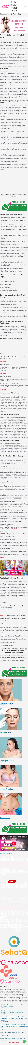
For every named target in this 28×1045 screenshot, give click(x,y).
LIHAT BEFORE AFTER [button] (4, 191)
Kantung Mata (5, 732)
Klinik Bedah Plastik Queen (14, 6)
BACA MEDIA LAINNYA (14, 1042)
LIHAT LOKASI (3, 361)
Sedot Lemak (5, 818)
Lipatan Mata (6, 703)
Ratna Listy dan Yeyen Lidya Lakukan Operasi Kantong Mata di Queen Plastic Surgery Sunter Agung (14, 1018)
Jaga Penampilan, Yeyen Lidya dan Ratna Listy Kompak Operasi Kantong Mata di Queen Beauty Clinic (14, 1026)
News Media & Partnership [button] (6, 853)
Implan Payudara (6, 789)
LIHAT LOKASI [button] (3, 602)
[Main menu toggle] (25, 6)
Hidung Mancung (7, 761)
